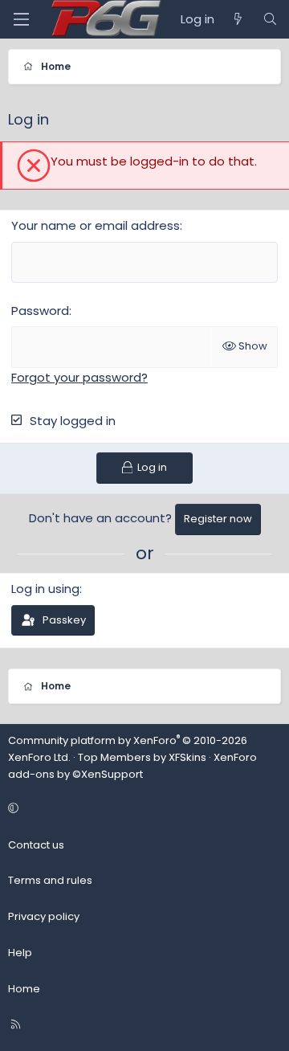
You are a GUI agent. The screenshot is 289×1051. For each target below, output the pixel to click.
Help (20, 952)
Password (40, 310)
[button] (142, 809)
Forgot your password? (79, 377)
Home (24, 988)
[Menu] (21, 19)
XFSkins (187, 757)
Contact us (36, 845)
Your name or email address (95, 225)
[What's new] (238, 19)
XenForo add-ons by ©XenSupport (132, 766)
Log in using (45, 588)
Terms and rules (50, 880)
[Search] (270, 19)
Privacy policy (43, 916)
